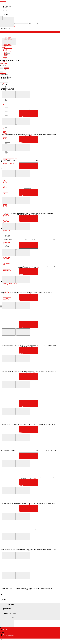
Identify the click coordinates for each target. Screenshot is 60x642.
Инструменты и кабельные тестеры (8, 46)
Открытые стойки (7, 240)
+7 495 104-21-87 (6, 14)
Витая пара (5, 61)
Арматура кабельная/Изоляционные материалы (7, 141)
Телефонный (5, 133)
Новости (3, 13)
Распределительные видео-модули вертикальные (8, 249)
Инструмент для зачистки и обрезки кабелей (6, 295)
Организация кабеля (7, 42)
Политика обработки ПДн (6, 637)
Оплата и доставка (8, 6)
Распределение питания (7, 274)
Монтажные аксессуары (7, 44)
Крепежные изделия (7, 56)
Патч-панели (5, 194)
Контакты (6, 11)
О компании (5, 9)
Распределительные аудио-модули (8, 246)
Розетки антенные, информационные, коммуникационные (11, 165)
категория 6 (6, 75)
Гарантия (6, 7)
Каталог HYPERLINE (19, 37)
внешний (6, 107)
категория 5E (6, 72)
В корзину (21, 116)
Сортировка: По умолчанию (4, 74)
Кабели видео (6, 56)
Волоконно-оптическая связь (8, 48)
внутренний (6, 108)
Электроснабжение (6, 161)
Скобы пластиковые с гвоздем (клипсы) (7, 268)
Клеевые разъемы (6, 116)
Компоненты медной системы (8, 168)
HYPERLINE (3, 1)
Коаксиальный (5, 83)
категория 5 (6, 70)
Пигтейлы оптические (6, 221)
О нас (6, 10)
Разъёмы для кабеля (7, 49)
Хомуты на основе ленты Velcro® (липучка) (7, 271)
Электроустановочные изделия (8, 163)
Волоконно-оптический (7, 51)
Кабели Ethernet (6, 53)
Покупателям (5, 4)
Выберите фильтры (3, 73)
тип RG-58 (5, 90)
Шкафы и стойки (6, 41)
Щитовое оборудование (7, 37)
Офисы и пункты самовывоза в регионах (8, 635)
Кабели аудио (6, 54)
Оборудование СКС (7, 52)
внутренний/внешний (7, 111)
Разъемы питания (6, 59)
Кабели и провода (6, 47)
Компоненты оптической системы (7, 40)
